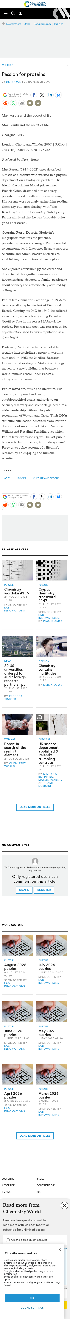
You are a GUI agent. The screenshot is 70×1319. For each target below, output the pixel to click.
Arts (7, 478)
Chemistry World (15, 765)
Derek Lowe (52, 684)
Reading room (42, 24)
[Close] (60, 1250)
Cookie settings (32, 1307)
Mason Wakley (50, 780)
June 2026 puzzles (13, 1033)
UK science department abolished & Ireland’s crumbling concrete (48, 753)
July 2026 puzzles (46, 967)
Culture (7, 65)
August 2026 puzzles (15, 967)
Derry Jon (13, 81)
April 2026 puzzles (13, 1095)
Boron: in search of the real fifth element (15, 749)
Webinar (9, 739)
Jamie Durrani (46, 784)
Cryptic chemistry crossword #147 (47, 595)
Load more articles (35, 807)
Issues (40, 1178)
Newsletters (13, 24)
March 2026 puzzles (48, 1095)
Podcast (44, 739)
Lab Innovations (14, 609)
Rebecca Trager (13, 698)
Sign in (24, 890)
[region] (32, 1281)
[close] (68, 86)
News (8, 661)
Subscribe (8, 1178)
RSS (39, 1191)
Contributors (46, 1185)
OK (32, 1298)
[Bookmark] (38, 103)
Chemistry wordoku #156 (16, 591)
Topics (6, 1191)
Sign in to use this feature (50, 86)
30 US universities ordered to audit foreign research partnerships (15, 675)
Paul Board (52, 621)
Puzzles (58, 24)
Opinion (43, 661)
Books (22, 478)
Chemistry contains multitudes (47, 670)
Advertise (8, 1185)
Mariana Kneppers (47, 776)
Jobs (27, 24)
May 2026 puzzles (46, 1033)
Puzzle (9, 585)
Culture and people (46, 478)
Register (44, 890)
